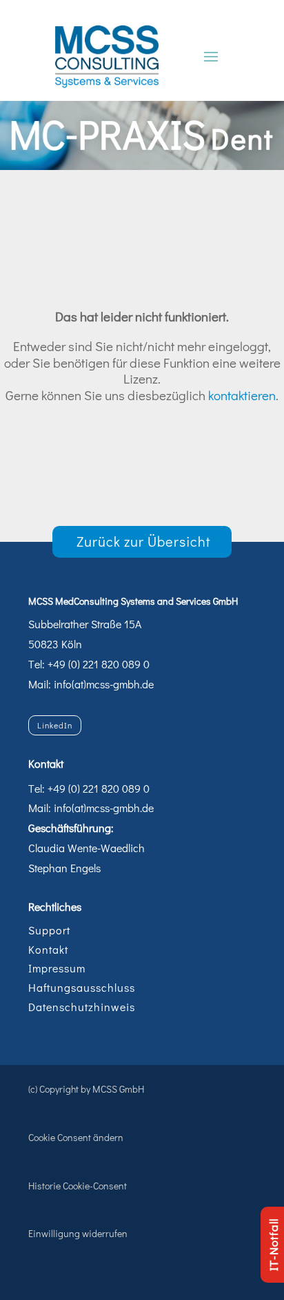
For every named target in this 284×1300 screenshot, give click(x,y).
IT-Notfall (273, 1244)
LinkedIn (54, 725)
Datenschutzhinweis (81, 1006)
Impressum (56, 968)
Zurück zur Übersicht (144, 541)
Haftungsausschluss (81, 987)
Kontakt (48, 949)
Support (49, 930)
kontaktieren (242, 395)
